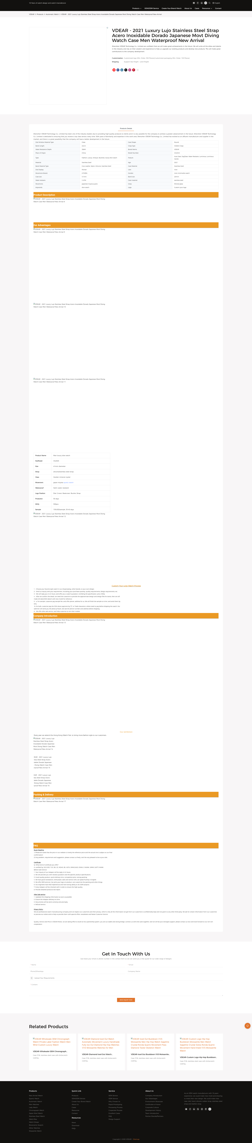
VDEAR (31, 14)
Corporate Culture (152, 1107)
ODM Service (113, 1098)
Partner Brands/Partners (154, 1116)
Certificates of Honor (153, 1104)
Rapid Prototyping (115, 1104)
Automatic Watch (52, 14)
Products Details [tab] (126, 128)
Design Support (114, 1119)
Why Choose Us (114, 1101)
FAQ (110, 1116)
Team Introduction (152, 1113)
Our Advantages (151, 1098)
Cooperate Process (115, 1110)
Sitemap (136, 1139)
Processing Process (115, 1107)
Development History (153, 1110)
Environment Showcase (154, 1101)
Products (40, 14)
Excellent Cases (114, 1113)
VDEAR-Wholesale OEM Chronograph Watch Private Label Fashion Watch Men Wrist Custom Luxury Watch (51, 1051)
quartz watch (68, 482)
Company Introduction (153, 1096)
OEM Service (113, 1096)
